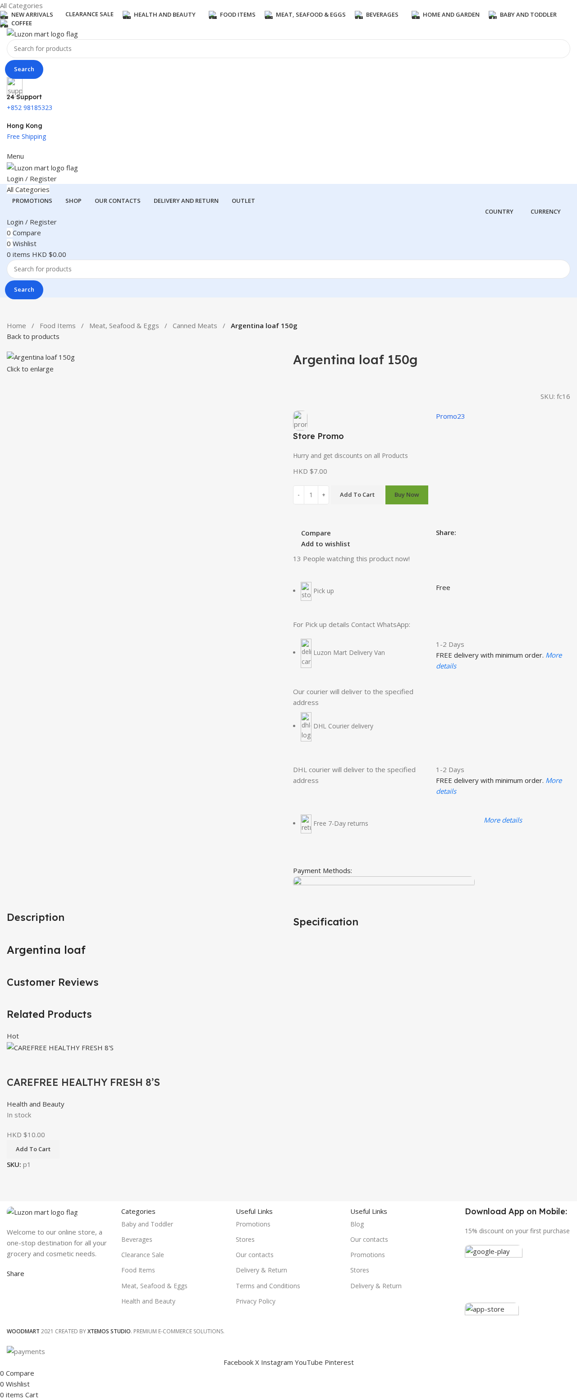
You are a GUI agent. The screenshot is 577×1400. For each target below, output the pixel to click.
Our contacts (255, 1254)
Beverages (136, 1239)
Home (16, 325)
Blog (357, 1224)
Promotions (253, 1224)
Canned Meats (195, 325)
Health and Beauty (35, 1103)
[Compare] (18, 1064)
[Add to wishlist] (66, 1064)
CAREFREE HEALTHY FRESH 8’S (83, 1082)
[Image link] (42, 1211)
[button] (33, 1149)
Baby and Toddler (147, 1224)
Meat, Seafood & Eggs (124, 325)
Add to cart (357, 494)
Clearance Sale (142, 1254)
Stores (245, 1239)
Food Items (58, 325)
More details (503, 819)
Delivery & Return (261, 1270)
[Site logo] (42, 32)
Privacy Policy (255, 1301)
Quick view (42, 1064)
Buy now (406, 494)
